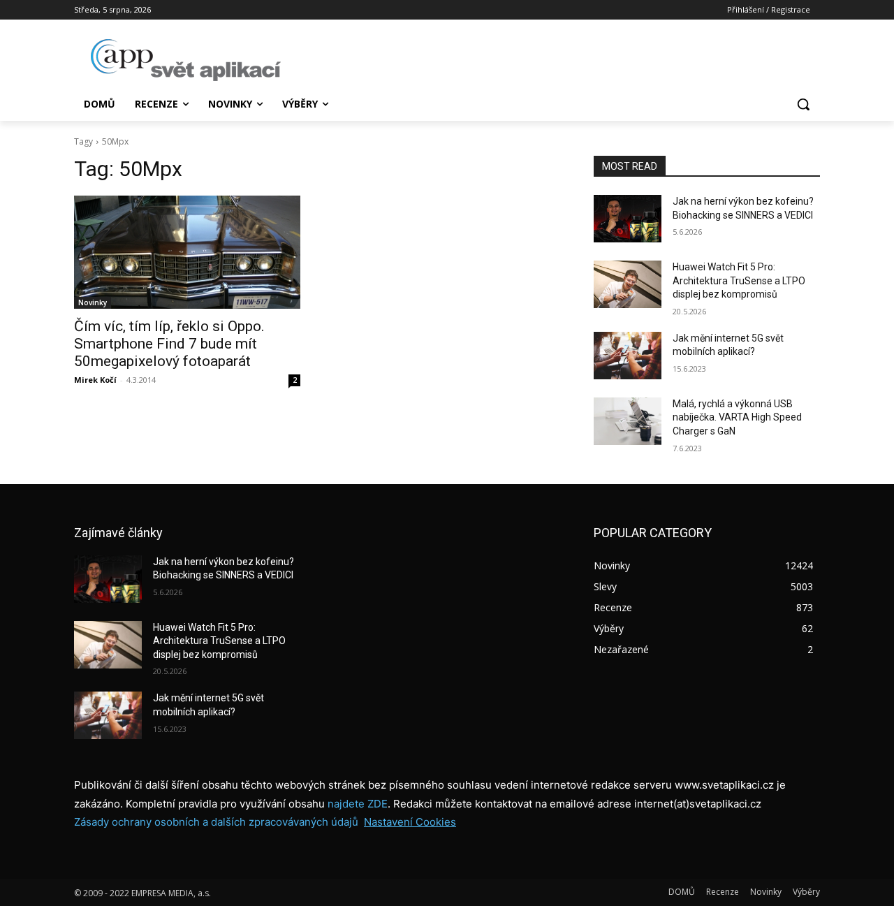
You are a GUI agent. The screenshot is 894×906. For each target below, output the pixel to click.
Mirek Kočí (95, 379)
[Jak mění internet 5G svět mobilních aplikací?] (627, 355)
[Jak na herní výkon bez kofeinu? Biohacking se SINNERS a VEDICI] (627, 218)
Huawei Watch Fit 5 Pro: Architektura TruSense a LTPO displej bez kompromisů (739, 280)
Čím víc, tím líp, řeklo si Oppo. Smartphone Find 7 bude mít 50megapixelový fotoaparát (169, 344)
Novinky (92, 302)
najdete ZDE (358, 803)
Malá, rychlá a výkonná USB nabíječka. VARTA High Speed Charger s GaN (737, 417)
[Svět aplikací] (186, 60)
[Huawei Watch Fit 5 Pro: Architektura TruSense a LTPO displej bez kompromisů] (627, 284)
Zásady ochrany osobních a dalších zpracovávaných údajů (216, 821)
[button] (803, 104)
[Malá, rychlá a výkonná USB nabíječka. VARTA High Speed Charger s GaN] (627, 421)
